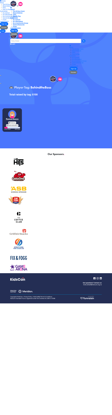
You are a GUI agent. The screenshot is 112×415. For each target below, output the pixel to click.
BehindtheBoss (13, 125)
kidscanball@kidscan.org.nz (92, 285)
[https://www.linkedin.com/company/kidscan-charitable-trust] (101, 278)
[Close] (0, 83)
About (71, 47)
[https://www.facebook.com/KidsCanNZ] (94, 278)
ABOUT (12, 9)
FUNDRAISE (14, 18)
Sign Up (14, 31)
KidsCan (13, 123)
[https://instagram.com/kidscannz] (98, 278)
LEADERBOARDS (15, 28)
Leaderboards (73, 66)
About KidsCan (18, 13)
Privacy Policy (28, 297)
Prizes (15, 26)
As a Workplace (18, 21)
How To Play (17, 16)
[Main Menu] (0, 75)
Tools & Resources (19, 25)
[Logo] (16, 4)
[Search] (83, 40)
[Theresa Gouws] (12, 114)
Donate (14, 34)
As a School (16, 20)
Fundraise (72, 56)
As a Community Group (20, 23)
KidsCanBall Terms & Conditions (42, 297)
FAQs (14, 14)
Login (13, 44)
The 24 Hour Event (19, 11)
